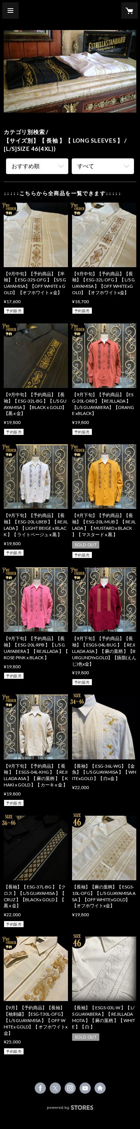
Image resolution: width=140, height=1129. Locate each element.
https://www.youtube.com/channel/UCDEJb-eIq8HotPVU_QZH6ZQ (85, 1088)
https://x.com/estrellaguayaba (55, 1088)
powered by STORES (70, 1109)
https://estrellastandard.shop (100, 1088)
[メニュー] (10, 10)
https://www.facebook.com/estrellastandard (40, 1088)
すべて (85, 165)
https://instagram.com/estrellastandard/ (70, 1088)
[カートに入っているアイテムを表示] (129, 10)
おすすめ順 (26, 165)
